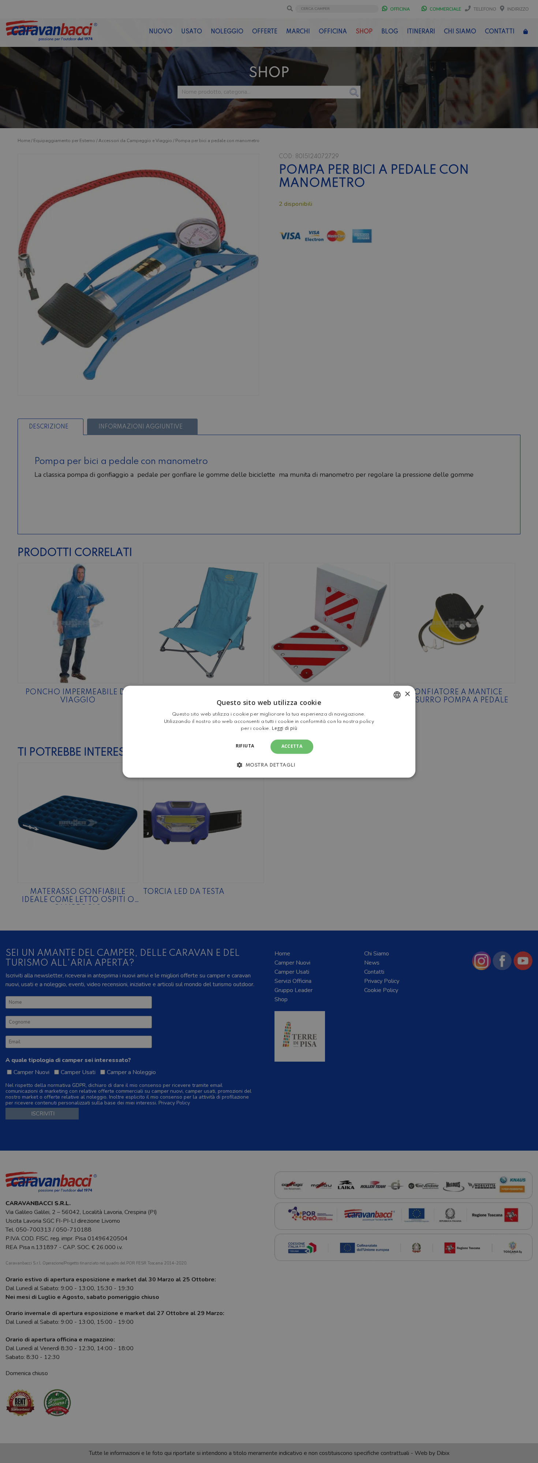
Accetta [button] (292, 746)
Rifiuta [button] (245, 746)
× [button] (407, 694)
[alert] (269, 731)
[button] (268, 764)
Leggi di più (284, 728)
